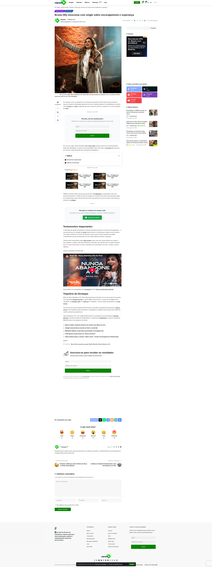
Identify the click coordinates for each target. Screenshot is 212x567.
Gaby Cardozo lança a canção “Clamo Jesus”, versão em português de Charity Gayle (92, 336)
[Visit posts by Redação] (57, 447)
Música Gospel (60, 11)
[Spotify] (108, 560)
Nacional (69, 11)
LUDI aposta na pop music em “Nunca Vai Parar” (80, 333)
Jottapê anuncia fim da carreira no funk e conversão (81, 328)
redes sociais (87, 240)
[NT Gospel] (60, 2)
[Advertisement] (92, 396)
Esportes (130, 145)
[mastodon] (117, 560)
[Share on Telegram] (140, 20)
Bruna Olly (92, 146)
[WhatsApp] (110, 560)
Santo (84, 232)
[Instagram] (118, 447)
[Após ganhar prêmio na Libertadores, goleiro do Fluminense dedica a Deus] (153, 143)
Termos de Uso (86, 376)
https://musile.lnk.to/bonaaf (105, 289)
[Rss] (114, 560)
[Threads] (112, 560)
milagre (73, 200)
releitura (85, 301)
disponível (103, 318)
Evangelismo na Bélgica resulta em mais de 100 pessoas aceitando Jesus (136, 112)
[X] (116, 447)
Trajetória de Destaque (72, 162)
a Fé (86, 146)
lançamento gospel (83, 344)
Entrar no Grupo (94, 217)
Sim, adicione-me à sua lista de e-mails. (67, 505)
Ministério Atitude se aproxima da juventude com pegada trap (84, 331)
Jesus (67, 108)
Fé (128, 116)
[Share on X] (134, 20)
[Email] (112, 420)
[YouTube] (99, 560)
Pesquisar (153, 28)
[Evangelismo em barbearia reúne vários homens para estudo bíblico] (153, 133)
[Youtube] (134, 100)
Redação (63, 19)
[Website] (112, 447)
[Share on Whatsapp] (137, 20)
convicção (108, 148)
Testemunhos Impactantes (73, 159)
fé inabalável (97, 194)
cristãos (69, 106)
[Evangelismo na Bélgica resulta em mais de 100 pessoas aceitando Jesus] (153, 113)
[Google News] (101, 560)
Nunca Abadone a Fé (104, 344)
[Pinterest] (120, 447)
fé (108, 104)
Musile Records (77, 299)
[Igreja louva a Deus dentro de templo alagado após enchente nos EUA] (153, 124)
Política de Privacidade (100, 564)
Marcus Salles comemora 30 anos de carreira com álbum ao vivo (85, 325)
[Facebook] (114, 447)
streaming (87, 289)
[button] (132, 564)
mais (75, 106)
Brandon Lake (76, 301)
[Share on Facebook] (132, 20)
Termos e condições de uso (115, 564)
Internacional (133, 116)
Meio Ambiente (141, 125)
